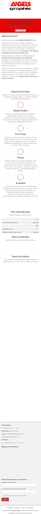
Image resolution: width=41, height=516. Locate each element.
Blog (22, 508)
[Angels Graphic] (21, 6)
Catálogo (17, 508)
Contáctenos (30, 508)
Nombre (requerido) (8, 482)
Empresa (10, 508)
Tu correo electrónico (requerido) (13, 489)
